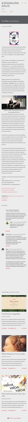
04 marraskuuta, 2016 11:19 (15, 249)
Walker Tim (5, 198)
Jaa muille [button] (4, 200)
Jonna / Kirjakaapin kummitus (12, 210)
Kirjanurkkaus (10, 4)
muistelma (11, 196)
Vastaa (8, 231)
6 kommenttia (12, 410)
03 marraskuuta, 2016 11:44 (19, 234)
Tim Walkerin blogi (9, 192)
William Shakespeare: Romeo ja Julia (13, 354)
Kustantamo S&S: (8, 188)
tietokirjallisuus (19, 196)
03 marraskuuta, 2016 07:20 (13, 211)
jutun (10, 66)
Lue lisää (24, 328)
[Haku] (22, 2)
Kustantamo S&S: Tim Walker (8, 190)
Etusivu (4, 11)
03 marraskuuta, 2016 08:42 (20, 222)
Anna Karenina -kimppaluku (11, 314)
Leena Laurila (9, 234)
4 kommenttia (12, 368)
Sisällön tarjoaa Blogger (15, 418)
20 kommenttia (12, 328)
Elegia (7, 249)
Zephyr (11, 222)
